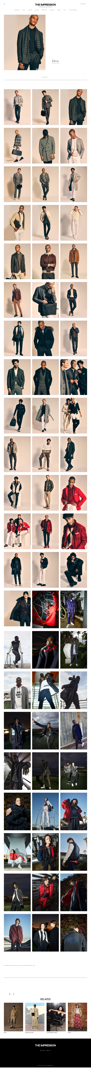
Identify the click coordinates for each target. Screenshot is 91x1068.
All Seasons (44, 77)
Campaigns (17, 10)
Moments (52, 10)
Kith (5, 1032)
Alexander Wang (52, 1032)
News (23, 10)
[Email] (13, 994)
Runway (37, 10)
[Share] (9, 994)
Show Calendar (73, 10)
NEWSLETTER (83, 3)
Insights (30, 10)
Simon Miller (29, 1032)
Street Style (44, 10)
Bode (69, 1032)
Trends (59, 10)
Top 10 (64, 10)
